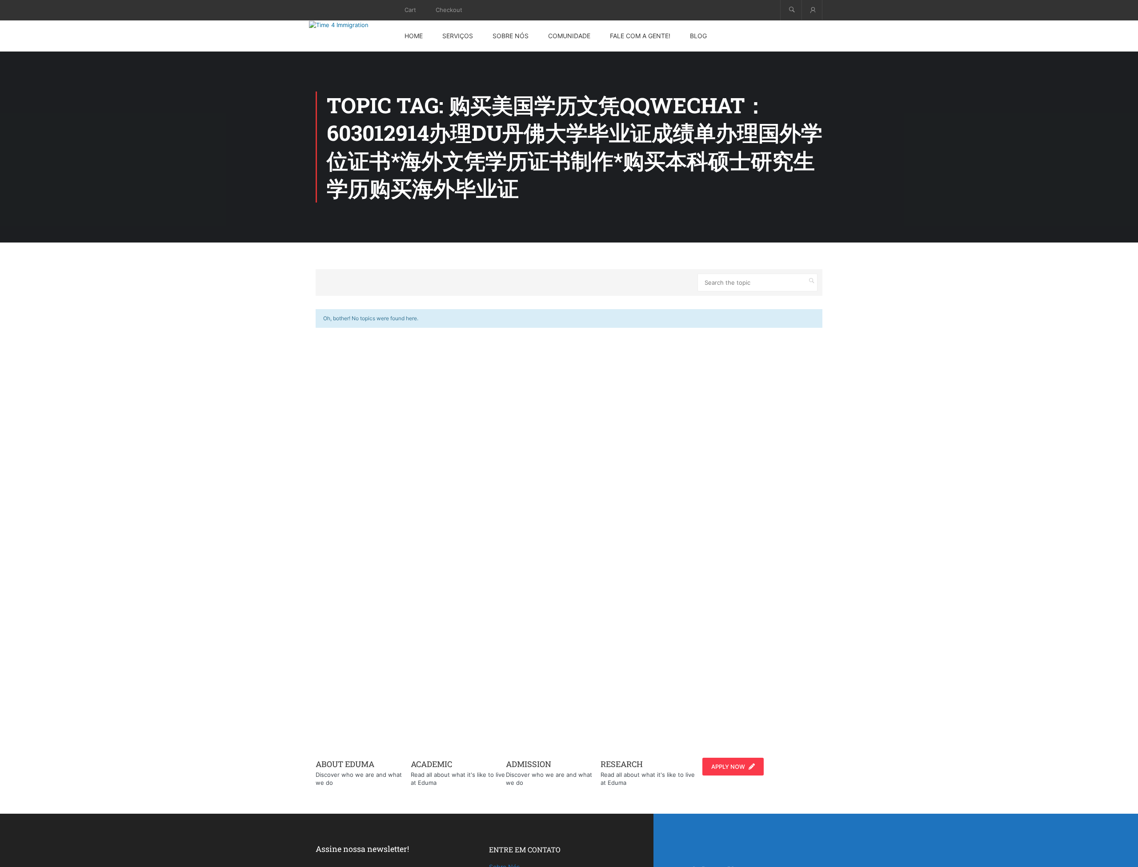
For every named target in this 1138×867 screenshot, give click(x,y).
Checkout (449, 9)
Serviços (457, 36)
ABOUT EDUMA (345, 764)
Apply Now (728, 766)
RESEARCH (622, 764)
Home (414, 36)
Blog (698, 36)
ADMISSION (528, 764)
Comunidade (569, 36)
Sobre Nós (511, 36)
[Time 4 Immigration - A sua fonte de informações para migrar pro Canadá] (349, 24)
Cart (410, 9)
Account (812, 10)
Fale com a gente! (640, 36)
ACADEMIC (431, 764)
